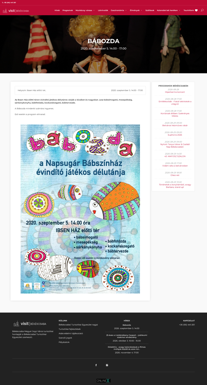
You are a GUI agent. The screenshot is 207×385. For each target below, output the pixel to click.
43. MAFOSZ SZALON (174, 156)
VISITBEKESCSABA (16, 10)
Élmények (135, 10)
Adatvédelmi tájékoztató (71, 333)
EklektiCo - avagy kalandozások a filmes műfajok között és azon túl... (127, 348)
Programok (68, 10)
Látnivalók (103, 10)
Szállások (149, 10)
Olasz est (175, 175)
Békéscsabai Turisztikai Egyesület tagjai (78, 324)
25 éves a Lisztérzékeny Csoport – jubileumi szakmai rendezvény (126, 336)
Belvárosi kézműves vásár (175, 125)
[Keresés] (202, 10)
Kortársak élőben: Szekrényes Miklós (175, 114)
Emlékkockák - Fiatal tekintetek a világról (175, 102)
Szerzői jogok (65, 338)
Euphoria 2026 (175, 135)
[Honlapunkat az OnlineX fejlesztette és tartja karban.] (103, 380)
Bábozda (127, 325)
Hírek (57, 10)
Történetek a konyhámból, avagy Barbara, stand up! (175, 185)
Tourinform (189, 10)
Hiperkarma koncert (175, 92)
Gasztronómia (118, 10)
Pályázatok (64, 342)
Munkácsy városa (84, 10)
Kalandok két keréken (167, 10)
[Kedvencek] (196, 10)
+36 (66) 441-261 (187, 324)
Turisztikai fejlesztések (70, 329)
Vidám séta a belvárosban (175, 165)
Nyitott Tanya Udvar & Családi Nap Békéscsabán (175, 145)
